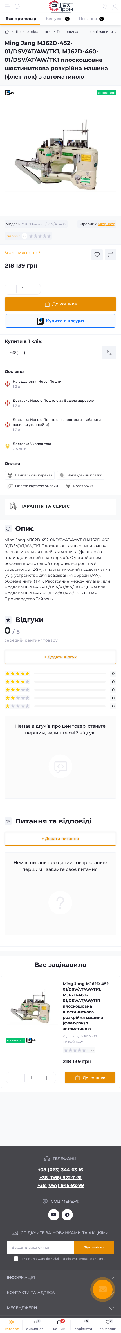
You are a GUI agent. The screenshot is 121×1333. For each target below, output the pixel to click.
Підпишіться (94, 1247)
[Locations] (104, 7)
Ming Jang (106, 224)
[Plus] (35, 289)
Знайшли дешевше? (22, 252)
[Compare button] (110, 254)
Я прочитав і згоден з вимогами (64, 1259)
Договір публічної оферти (57, 1259)
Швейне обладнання (33, 31)
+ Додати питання (60, 838)
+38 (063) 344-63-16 (60, 1169)
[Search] (17, 7)
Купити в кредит (65, 320)
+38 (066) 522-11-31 (60, 1177)
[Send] (109, 352)
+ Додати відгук (60, 656)
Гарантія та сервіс (45, 506)
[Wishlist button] (97, 254)
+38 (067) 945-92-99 (60, 1185)
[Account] (115, 7)
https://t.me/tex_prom (67, 1214)
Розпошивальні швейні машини (85, 31)
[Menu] (7, 7)
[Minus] (10, 289)
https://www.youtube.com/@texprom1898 (53, 1214)
